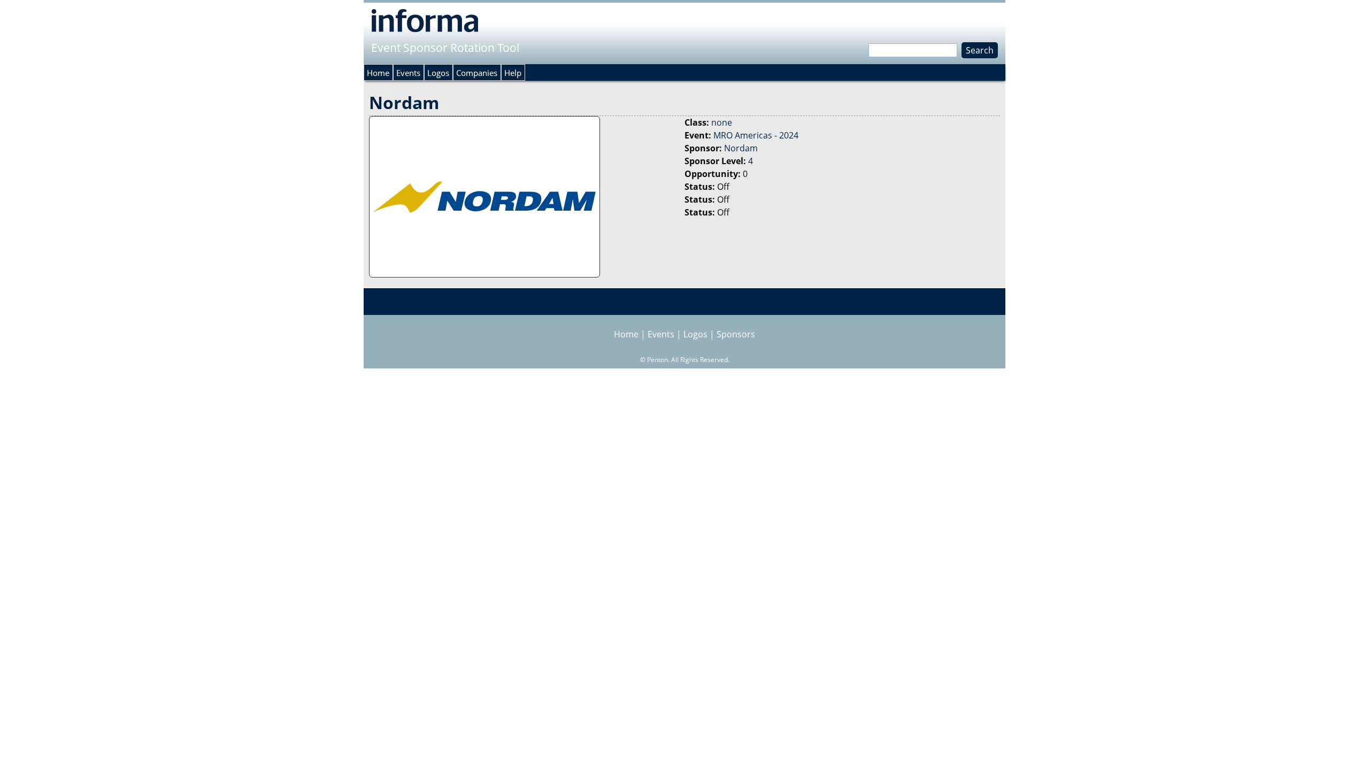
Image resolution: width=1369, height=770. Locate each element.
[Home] (425, 20)
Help (512, 72)
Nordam (741, 148)
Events (408, 72)
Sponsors (736, 334)
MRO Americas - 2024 (755, 135)
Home (378, 72)
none (721, 122)
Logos (438, 72)
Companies (476, 72)
